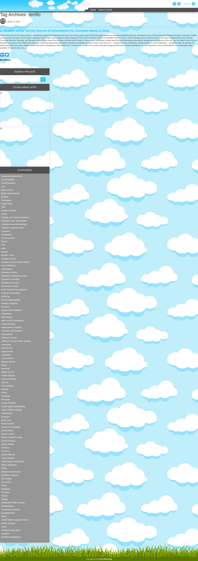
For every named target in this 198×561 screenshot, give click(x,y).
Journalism (6, 344)
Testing (4, 499)
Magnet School (8, 362)
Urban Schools (8, 523)
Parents (4, 389)
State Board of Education (12, 461)
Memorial (5, 369)
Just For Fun (7, 348)
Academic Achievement (12, 176)
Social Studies (7, 458)
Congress (5, 231)
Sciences (5, 448)
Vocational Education (10, 530)
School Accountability (11, 427)
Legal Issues (7, 351)
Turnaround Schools (10, 509)
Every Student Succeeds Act (14, 289)
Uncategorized (7, 513)
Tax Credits (6, 478)
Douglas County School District (15, 262)
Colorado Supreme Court (12, 228)
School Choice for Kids (11, 437)
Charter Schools (8, 210)
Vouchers (5, 533)
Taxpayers (6, 489)
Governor (5, 307)
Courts (4, 241)
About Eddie (105, 10)
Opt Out (4, 382)
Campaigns (6, 200)
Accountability (7, 179)
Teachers (5, 492)
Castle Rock (6, 204)
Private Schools (8, 403)
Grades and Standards (11, 310)
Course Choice (8, 238)
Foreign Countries (9, 303)
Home (93, 10)
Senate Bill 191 (8, 454)
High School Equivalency (12, 320)
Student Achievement (11, 472)
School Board (7, 430)
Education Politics (9, 272)
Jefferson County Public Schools (16, 341)
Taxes (4, 485)
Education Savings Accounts (14, 276)
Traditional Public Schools (13, 503)
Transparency (7, 506)
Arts (3, 186)
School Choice (7, 434)
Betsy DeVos (7, 190)
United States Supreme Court (14, 520)
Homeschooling (8, 324)
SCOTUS (5, 451)
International (6, 334)
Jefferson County (9, 338)
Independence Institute (11, 327)
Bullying (4, 197)
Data (3, 248)
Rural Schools (7, 423)
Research (5, 417)
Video (3, 527)
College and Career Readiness (15, 217)
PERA (4, 393)
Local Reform (7, 358)
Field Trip (5, 296)
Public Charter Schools (11, 410)
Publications (6, 413)
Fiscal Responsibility (10, 300)
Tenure (4, 496)
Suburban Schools (9, 475)
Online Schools (8, 375)
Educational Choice (10, 283)
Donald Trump (7, 255)
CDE (3, 207)
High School (6, 317)
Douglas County (8, 259)
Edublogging (7, 269)
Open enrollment (8, 379)
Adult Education (8, 183)
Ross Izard (6, 420)
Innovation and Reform (11, 331)
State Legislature (9, 465)
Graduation (6, 314)
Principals (5, 399)
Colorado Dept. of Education (14, 221)
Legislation (6, 355)
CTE (3, 245)
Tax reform (6, 482)
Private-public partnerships (13, 406)
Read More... (5, 60)
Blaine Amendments (10, 193)
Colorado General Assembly (14, 224)
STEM (4, 468)
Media (4, 365)
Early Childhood (8, 265)
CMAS (4, 214)
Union (4, 516)
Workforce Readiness (11, 537)
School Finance (8, 441)
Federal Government (10, 293)
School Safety (7, 444)
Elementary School (9, 286)
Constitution (6, 234)
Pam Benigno (7, 386)
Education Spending (10, 279)
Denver (4, 252)
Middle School (7, 372)
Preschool (5, 396)
